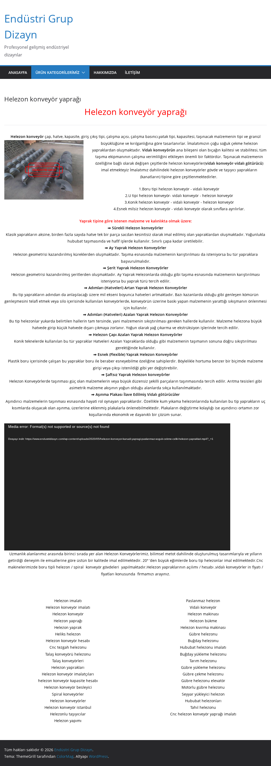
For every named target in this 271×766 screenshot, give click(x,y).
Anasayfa (17, 72)
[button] (82, 72)
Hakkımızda (105, 72)
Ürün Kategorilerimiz (57, 72)
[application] (117, 486)
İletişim (132, 72)
